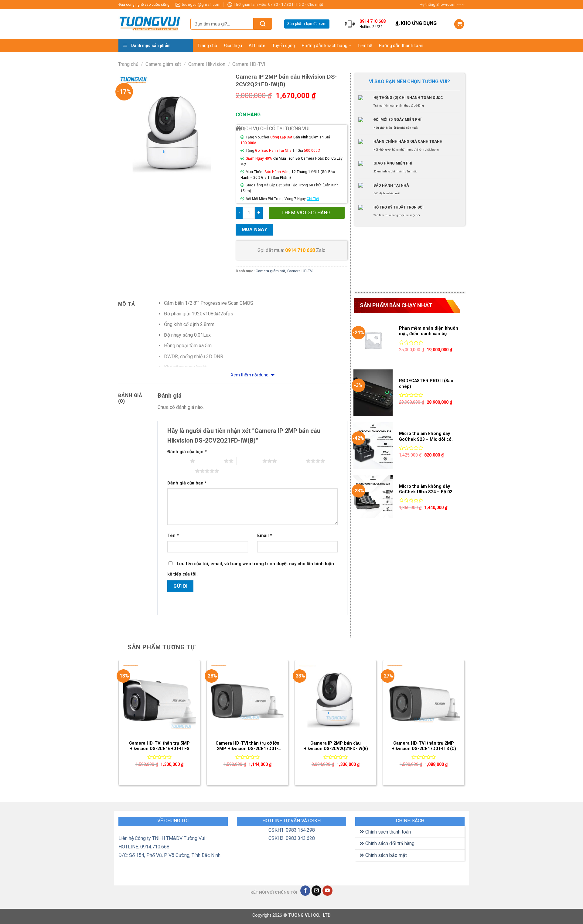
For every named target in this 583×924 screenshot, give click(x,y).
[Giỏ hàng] (459, 24)
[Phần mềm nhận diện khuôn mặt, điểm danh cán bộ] (373, 340)
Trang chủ (207, 45)
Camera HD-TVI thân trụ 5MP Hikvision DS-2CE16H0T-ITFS (159, 746)
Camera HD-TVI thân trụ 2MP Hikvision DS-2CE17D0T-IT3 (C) (423, 746)
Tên (173, 535)
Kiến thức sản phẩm (380, 56)
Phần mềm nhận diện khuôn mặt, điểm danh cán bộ (428, 331)
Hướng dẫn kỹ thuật (380, 68)
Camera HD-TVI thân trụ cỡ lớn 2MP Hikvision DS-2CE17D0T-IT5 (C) (247, 746)
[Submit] (263, 24)
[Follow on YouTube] (327, 890)
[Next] (464, 725)
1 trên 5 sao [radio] (177, 460)
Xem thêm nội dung (250, 374)
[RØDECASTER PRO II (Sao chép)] (373, 392)
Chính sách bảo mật (385, 855)
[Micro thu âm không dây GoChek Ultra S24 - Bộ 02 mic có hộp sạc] (373, 498)
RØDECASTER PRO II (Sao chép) (426, 383)
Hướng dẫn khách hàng (325, 45)
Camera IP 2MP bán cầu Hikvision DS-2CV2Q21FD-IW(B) (335, 746)
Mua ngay (255, 229)
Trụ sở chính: (488, 16)
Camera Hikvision (206, 64)
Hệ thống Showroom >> (440, 4)
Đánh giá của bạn (187, 451)
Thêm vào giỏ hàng (305, 213)
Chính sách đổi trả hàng (389, 843)
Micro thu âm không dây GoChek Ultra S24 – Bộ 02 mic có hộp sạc (425, 489)
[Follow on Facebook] (305, 890)
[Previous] (118, 725)
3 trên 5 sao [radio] (249, 460)
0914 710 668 (300, 250)
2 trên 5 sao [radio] (211, 460)
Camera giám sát (163, 64)
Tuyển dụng (283, 45)
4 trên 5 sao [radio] (293, 460)
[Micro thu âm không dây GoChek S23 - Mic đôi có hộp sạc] (373, 445)
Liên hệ (365, 45)
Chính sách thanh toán (387, 832)
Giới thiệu (233, 45)
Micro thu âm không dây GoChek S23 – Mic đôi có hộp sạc (425, 436)
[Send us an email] (317, 890)
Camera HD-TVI (248, 64)
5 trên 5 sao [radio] (182, 470)
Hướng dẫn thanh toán (401, 45)
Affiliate (257, 45)
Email (264, 535)
